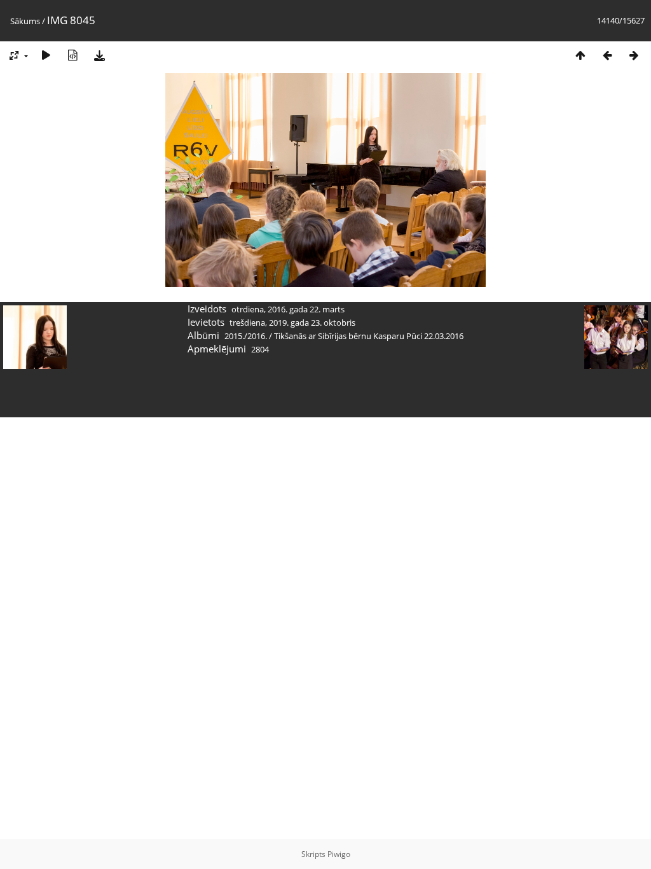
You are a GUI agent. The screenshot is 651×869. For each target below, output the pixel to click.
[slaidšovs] (45, 55)
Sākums (25, 21)
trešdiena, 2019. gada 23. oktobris (292, 322)
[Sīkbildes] (580, 55)
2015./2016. (245, 336)
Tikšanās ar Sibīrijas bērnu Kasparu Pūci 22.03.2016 (368, 336)
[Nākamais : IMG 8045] (633, 55)
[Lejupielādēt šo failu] (99, 55)
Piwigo (338, 854)
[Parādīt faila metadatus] (72, 55)
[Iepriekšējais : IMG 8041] (607, 55)
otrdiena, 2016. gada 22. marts (288, 309)
